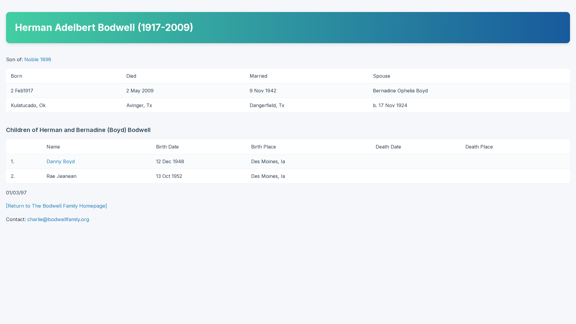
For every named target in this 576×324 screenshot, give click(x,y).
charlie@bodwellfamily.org (58, 219)
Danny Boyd (60, 161)
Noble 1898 (37, 59)
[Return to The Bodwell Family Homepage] (56, 206)
